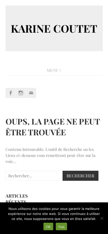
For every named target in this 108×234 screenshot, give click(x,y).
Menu (53, 70)
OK (48, 226)
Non (61, 226)
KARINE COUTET (54, 28)
